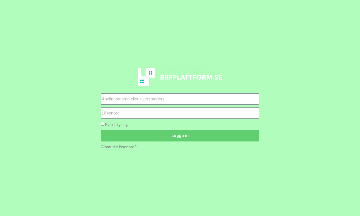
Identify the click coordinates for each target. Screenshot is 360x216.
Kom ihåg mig (116, 124)
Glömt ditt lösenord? (119, 147)
